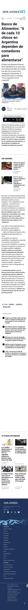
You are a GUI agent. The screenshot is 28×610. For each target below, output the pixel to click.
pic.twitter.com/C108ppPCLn (10, 230)
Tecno (5, 556)
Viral (5, 558)
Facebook (4, 512)
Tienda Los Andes (8, 567)
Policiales (6, 538)
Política (5, 531)
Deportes (6, 540)
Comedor (11, 304)
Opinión (6, 547)
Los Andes (2, 18)
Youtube (19, 512)
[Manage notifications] (24, 603)
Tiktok (11, 512)
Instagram (8, 512)
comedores (5, 131)
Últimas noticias (8, 529)
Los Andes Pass (8, 565)
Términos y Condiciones (10, 571)
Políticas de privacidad (9, 574)
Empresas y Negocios (9, 549)
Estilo (5, 551)
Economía (9, 18)
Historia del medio (8, 578)
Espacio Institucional (9, 560)
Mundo (5, 544)
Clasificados (7, 569)
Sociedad (6, 535)
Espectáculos (7, 542)
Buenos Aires (6, 307)
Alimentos (19, 304)
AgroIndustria (7, 553)
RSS (5, 576)
